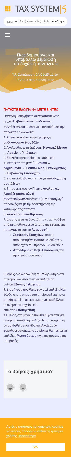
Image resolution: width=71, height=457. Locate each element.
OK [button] (36, 446)
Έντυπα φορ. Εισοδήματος (35, 80)
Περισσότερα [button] (27, 436)
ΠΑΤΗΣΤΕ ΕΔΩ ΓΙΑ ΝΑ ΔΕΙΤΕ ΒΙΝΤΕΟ (31, 109)
